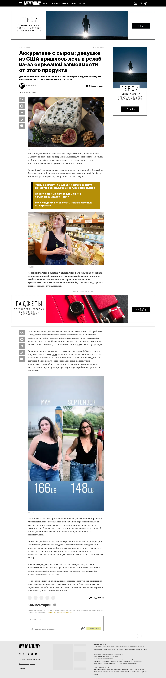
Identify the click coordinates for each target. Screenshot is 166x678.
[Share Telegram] (22, 112)
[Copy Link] (22, 119)
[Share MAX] (22, 106)
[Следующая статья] (83, 636)
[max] (36, 654)
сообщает (37, 153)
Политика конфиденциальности (29, 659)
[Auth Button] (145, 3)
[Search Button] (141, 3)
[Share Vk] (22, 99)
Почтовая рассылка (135, 3)
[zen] (32, 654)
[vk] (24, 654)
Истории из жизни (30, 92)
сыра (99, 344)
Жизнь (21, 48)
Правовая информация (27, 664)
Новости (28, 48)
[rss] (20, 654)
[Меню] (20, 3)
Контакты (22, 668)
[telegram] (28, 654)
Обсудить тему (96, 86)
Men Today (32, 3)
